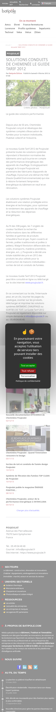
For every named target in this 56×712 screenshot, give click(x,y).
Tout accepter (28, 365)
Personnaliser (28, 376)
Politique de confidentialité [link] (28, 381)
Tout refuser (28, 370)
